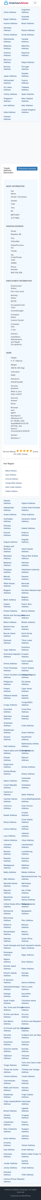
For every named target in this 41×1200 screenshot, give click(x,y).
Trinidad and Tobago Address (28, 1070)
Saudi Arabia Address (9, 1001)
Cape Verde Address (27, 689)
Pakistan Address (25, 564)
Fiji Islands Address (26, 683)
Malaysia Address (7, 47)
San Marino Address (8, 1022)
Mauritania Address (8, 898)
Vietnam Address (7, 117)
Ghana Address (28, 774)
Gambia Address (25, 696)
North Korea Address (27, 634)
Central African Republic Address (10, 1180)
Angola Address (10, 542)
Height (13, 358)
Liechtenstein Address (27, 845)
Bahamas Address (7, 564)
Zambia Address (25, 1162)
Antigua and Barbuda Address (9, 549)
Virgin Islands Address (27, 1095)
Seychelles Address (26, 994)
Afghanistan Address (9, 508)
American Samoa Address (28, 898)
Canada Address (25, 40)
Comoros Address (8, 807)
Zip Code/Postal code (13, 257)
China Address (10, 12)
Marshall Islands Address (10, 884)
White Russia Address (9, 584)
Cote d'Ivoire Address (27, 807)
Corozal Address (11, 479)
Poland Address (10, 611)
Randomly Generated (28, 169)
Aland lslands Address (27, 550)
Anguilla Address (25, 540)
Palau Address (28, 968)
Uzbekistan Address (8, 1123)
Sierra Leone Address (27, 988)
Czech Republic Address (10, 786)
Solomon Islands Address (10, 1050)
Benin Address (10, 600)
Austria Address (10, 23)
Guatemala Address (8, 1095)
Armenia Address (7, 1144)
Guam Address (28, 732)
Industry (13, 334)
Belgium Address (25, 598)
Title (13, 208)
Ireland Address (28, 528)
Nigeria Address (7, 960)
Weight (13, 365)
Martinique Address (26, 884)
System (13, 435)
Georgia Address (25, 974)
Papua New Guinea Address (28, 557)
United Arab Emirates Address (28, 508)
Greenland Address (8, 724)
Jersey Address (10, 1168)
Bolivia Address (28, 611)
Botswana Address (26, 616)
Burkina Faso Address (9, 627)
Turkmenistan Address (9, 1082)
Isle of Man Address (26, 891)
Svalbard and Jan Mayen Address (28, 1036)
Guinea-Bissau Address (10, 772)
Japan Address (10, 76)
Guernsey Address (8, 717)
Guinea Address (28, 767)
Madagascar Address (9, 866)
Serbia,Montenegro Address (10, 988)
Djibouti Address (25, 758)
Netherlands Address (9, 40)
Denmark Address (7, 641)
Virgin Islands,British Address (10, 1102)
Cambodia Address (26, 779)
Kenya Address (10, 822)
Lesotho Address (25, 827)
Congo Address (10, 705)
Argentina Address (26, 10)
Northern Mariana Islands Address (28, 591)
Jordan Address (10, 1163)
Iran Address (9, 105)
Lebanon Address (25, 834)
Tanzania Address (25, 1057)
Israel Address (28, 1149)
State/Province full (13, 246)
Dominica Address (26, 648)
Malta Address (10, 872)
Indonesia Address (8, 1155)
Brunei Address (10, 1111)
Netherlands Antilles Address (28, 745)
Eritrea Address (10, 663)
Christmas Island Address (28, 1001)
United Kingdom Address (28, 111)
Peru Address (27, 920)
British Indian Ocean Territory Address (28, 1155)
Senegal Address (7, 994)
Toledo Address (11, 491)
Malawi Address (28, 872)
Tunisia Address (10, 1076)
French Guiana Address (28, 669)
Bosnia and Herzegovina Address (10, 616)
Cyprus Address (25, 81)
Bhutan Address (28, 622)
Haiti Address (9, 746)
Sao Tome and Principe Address (10, 1008)
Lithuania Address (7, 845)
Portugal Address (25, 67)
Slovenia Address (7, 1036)
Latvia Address (10, 829)
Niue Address (27, 962)
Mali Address (9, 879)
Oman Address (28, 514)
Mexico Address (25, 932)
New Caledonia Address (10, 1130)
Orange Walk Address (13, 483)
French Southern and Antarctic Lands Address (10, 676)
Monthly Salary (13, 296)
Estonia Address (7, 533)
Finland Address (7, 689)
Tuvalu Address (28, 1076)
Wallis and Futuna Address (10, 1088)
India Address (9, 112)
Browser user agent (13, 410)
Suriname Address (25, 1043)
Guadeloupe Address (9, 731)
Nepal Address (28, 62)
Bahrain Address (7, 577)
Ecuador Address (25, 655)
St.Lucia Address (25, 1015)
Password (13, 379)
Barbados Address (8, 557)
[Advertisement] (20, 143)
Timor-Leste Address (27, 641)
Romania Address (25, 859)
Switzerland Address (9, 81)
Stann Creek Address (13, 487)
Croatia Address (25, 813)
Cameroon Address (8, 793)
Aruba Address (10, 514)
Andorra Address (25, 533)
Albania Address (7, 501)
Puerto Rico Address (27, 605)
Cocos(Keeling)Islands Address (28, 800)
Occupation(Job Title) (13, 306)
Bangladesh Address (26, 912)
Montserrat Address (8, 912)
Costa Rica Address (26, 710)
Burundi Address (25, 627)
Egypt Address (10, 19)
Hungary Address (25, 1130)
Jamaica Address (25, 1137)
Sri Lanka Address (8, 88)
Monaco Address (25, 926)
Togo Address (10, 650)
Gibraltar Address (7, 1173)
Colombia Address (8, 710)
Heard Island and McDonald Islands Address (10, 751)
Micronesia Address (8, 919)
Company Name (13, 315)
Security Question (13, 387)
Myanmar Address (25, 54)
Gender (13, 201)
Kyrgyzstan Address (8, 765)
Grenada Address (25, 717)
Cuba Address (28, 725)
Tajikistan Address (8, 1057)
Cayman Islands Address (10, 800)
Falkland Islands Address (10, 696)
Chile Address (27, 1175)
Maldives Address (25, 866)
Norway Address (7, 67)
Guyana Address (7, 738)
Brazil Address (28, 23)
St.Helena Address (26, 1008)
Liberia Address (10, 840)
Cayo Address (10, 475)
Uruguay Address (25, 1116)
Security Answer (13, 399)
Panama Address (25, 577)
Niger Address (28, 955)
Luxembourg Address (27, 852)
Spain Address (28, 94)
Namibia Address (7, 939)
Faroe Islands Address (27, 662)
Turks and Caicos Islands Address (28, 1063)
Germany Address (7, 29)
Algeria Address (28, 503)
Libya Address (28, 840)
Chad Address (28, 1168)
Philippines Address (8, 683)
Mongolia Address (25, 905)
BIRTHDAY (13, 215)
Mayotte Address (7, 891)
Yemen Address (28, 1145)
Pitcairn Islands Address (10, 974)
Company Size (13, 325)
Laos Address (9, 836)
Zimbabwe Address (26, 786)
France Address (10, 35)
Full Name (13, 192)
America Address (7, 54)
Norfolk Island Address (10, 967)
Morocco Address (7, 61)
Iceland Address (7, 605)
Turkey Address (10, 94)
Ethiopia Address (7, 527)
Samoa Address (28, 982)
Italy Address (27, 105)
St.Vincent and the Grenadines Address (10, 1029)
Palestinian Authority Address (28, 570)
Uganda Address (25, 1109)
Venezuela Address (26, 1102)
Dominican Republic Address (10, 655)
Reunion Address (7, 852)
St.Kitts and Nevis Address (10, 1015)
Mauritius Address (25, 47)
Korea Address (28, 35)
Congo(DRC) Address (27, 703)
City (12, 238)
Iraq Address (9, 1149)
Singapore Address (8, 99)
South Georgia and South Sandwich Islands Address (10, 946)
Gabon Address (10, 781)
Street (13, 231)
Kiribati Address (7, 758)
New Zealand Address (27, 99)
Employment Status (13, 287)
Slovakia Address (25, 1029)
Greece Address (25, 1123)
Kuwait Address (10, 815)
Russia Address (28, 30)
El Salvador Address (8, 981)
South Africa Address (27, 939)
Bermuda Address (25, 584)
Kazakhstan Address (26, 738)
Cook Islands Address (27, 820)
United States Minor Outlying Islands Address (10, 905)
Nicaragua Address (8, 953)
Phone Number (13, 268)
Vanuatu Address (25, 1088)
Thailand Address (25, 88)
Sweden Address (25, 74)
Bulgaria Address (7, 591)
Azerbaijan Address (8, 520)
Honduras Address (26, 751)
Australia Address (25, 17)
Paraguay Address (8, 570)
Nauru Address (28, 948)
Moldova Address (7, 926)
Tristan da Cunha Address (10, 1070)
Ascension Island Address (28, 520)
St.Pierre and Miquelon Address (28, 1022)
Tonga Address (10, 1065)
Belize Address (11, 471)
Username (13, 372)
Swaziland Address (8, 1043)
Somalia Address (25, 1050)
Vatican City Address (27, 676)
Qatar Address (28, 794)
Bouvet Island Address (9, 634)
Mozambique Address (9, 932)
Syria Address (10, 1138)
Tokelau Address (25, 1082)
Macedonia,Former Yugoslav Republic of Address (28, 877)
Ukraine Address (7, 1116)
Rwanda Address (7, 859)
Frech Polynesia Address (10, 669)
